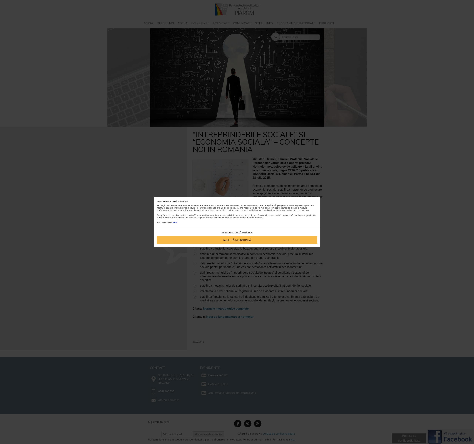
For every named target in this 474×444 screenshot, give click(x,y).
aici (175, 222)
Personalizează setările (237, 232)
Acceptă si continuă (237, 240)
